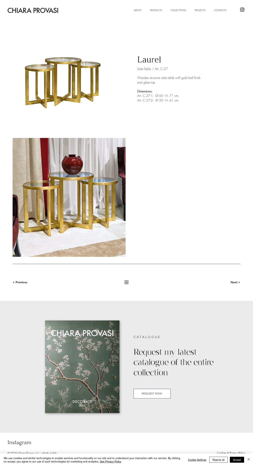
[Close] (248, 459)
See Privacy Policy (110, 461)
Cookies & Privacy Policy (231, 453)
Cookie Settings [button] (197, 460)
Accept (237, 460)
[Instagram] (242, 9)
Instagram (19, 442)
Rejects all (218, 460)
